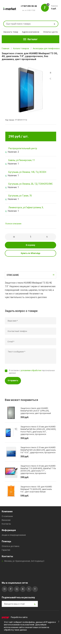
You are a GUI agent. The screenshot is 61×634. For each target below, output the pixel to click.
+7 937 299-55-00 (29, 6)
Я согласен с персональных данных (32, 371)
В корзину (30, 245)
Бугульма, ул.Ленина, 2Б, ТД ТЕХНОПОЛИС (30, 184)
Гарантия (6, 550)
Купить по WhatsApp (30, 253)
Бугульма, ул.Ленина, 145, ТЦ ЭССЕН (27, 172)
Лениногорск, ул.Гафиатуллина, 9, (25, 207)
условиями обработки (31, 370)
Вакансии (6, 520)
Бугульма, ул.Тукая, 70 (20, 195)
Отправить (13, 380)
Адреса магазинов (30, 32)
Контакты (6, 524)
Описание (13, 275)
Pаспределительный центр (22, 148)
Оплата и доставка (52, 32)
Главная (5, 48)
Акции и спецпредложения (14, 535)
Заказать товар (10, 32)
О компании (7, 516)
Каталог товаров (21, 48)
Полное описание (13, 224)
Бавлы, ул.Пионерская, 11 (21, 160)
